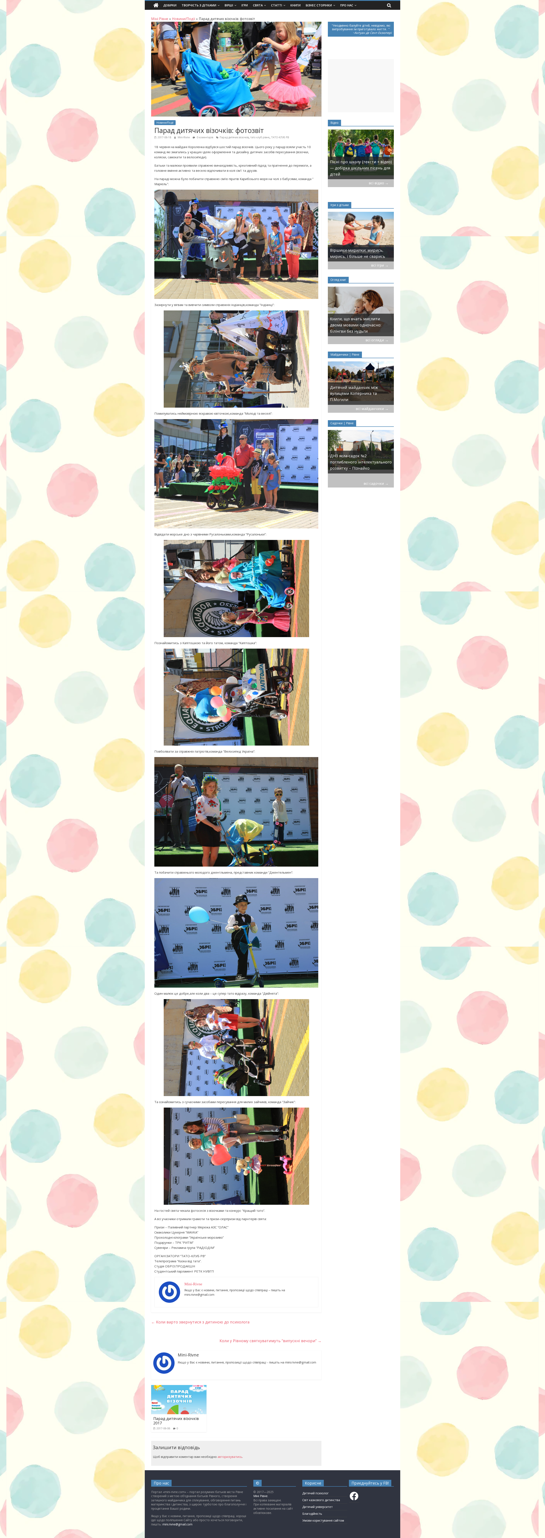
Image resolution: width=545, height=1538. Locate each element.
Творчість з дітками (199, 5)
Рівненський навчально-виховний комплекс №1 (354, 465)
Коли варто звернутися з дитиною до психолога (200, 1321)
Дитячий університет (317, 1507)
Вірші (229, 5)
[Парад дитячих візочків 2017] (179, 1387)
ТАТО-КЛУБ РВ (280, 137)
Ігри (244, 5)
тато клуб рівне (260, 137)
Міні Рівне (260, 1496)
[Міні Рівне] (156, 5)
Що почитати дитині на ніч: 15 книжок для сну (359, 328)
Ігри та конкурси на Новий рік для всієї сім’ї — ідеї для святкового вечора (359, 250)
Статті (276, 5)
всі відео (379, 182)
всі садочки (376, 483)
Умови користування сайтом (323, 1520)
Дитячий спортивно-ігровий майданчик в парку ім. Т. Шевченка (358, 393)
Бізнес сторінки (319, 5)
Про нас (346, 5)
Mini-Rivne (184, 137)
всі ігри (380, 265)
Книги (295, 5)
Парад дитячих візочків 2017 (176, 1421)
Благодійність (312, 1514)
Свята (258, 5)
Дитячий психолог (315, 1493)
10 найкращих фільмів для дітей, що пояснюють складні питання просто (358, 168)
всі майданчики (372, 408)
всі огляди (377, 340)
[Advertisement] (361, 85)
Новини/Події (165, 122)
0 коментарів (204, 137)
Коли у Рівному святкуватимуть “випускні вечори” (270, 1340)
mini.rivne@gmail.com (177, 1524)
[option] (361, 154)
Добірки (169, 5)
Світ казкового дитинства (321, 1500)
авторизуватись (230, 1456)
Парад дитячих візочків (234, 137)
